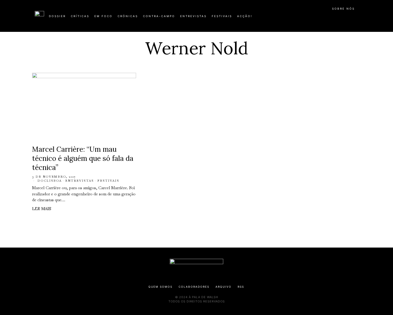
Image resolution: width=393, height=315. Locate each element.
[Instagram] (323, 18)
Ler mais (41, 208)
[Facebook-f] (306, 18)
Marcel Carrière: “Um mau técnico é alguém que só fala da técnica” (82, 158)
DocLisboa (49, 181)
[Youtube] (341, 18)
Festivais (108, 181)
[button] (355, 19)
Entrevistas (79, 181)
